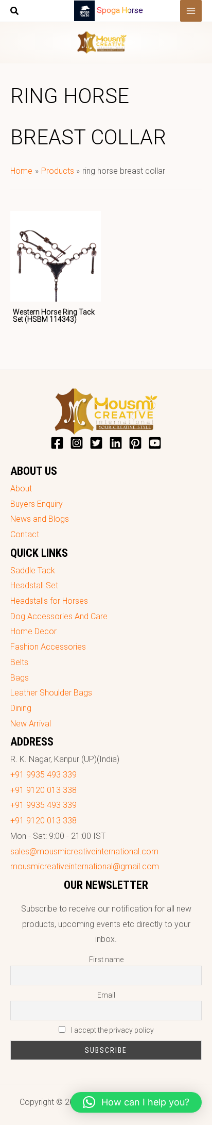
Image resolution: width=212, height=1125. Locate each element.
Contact (24, 534)
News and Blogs (39, 519)
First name (106, 959)
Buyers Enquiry (36, 504)
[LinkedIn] (115, 443)
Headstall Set (34, 585)
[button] (15, 12)
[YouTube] (155, 443)
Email (106, 995)
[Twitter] (96, 443)
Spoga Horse (120, 10)
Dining (20, 708)
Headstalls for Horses (49, 601)
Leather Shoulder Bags (51, 693)
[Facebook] (57, 443)
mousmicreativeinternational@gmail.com (84, 866)
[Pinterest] (135, 443)
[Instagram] (76, 443)
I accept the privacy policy (111, 1030)
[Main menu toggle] (191, 11)
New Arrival (30, 724)
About (21, 488)
